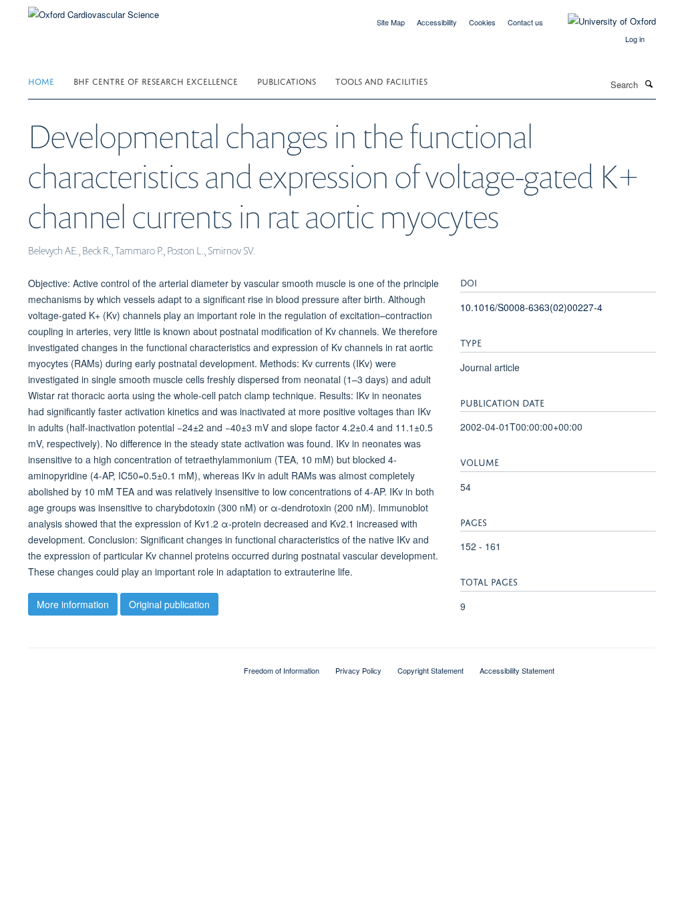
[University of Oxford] (602, 21)
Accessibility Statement (517, 670)
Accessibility (437, 22)
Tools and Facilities (381, 80)
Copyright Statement (430, 670)
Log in (635, 38)
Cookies (482, 22)
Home (41, 80)
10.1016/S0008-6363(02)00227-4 (531, 307)
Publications (286, 80)
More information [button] (73, 604)
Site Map (391, 22)
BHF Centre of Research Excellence (155, 80)
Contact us (525, 22)
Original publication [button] (169, 604)
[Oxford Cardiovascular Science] (93, 9)
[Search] (648, 83)
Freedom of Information (281, 670)
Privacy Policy (358, 670)
